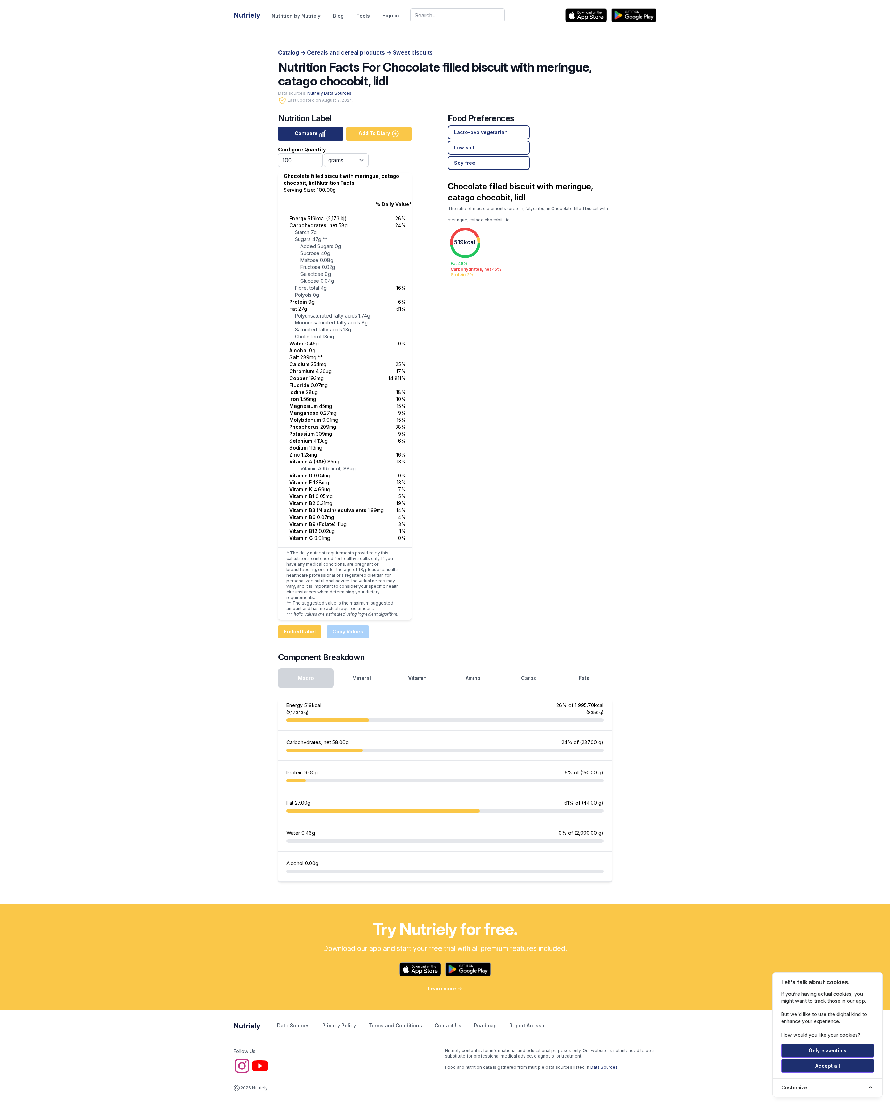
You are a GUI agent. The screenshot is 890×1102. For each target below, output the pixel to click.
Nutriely (247, 1026)
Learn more (445, 989)
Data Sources (294, 1025)
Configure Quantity (302, 150)
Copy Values (347, 631)
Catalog (289, 52)
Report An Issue (528, 1025)
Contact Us (449, 1025)
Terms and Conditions (396, 1025)
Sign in (390, 15)
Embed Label (300, 631)
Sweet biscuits (413, 52)
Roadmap (486, 1025)
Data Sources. (604, 1067)
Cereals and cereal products (346, 52)
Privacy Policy (339, 1025)
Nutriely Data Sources (329, 93)
